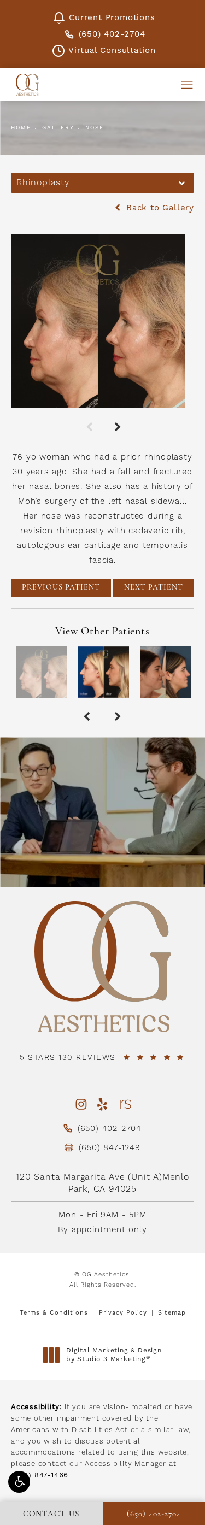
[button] (19, 1482)
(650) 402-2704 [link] (112, 34)
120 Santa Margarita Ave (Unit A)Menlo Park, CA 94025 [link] (102, 1182)
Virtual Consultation (112, 50)
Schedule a (102, 840)
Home (21, 128)
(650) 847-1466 (39, 1475)
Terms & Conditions (54, 1312)
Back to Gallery (158, 208)
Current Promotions (112, 18)
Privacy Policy (123, 1312)
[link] (102, 1058)
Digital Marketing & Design (114, 1354)
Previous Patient (61, 588)
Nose (94, 128)
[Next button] (117, 424)
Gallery (58, 128)
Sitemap (172, 1312)
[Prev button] (88, 424)
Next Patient (153, 588)
